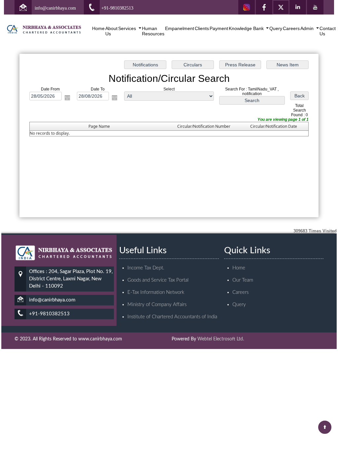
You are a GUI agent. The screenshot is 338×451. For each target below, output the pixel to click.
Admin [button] (307, 28)
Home (98, 28)
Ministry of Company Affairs (156, 304)
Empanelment (179, 28)
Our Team (242, 280)
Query (275, 28)
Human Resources (153, 31)
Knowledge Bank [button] (247, 28)
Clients (202, 28)
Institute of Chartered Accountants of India (172, 316)
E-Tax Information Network (155, 292)
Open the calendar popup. (67, 97)
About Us (111, 31)
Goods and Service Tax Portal (157, 280)
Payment (219, 28)
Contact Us (328, 31)
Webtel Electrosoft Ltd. (220, 339)
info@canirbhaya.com (55, 8)
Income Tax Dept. (145, 267)
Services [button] (127, 28)
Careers (291, 28)
